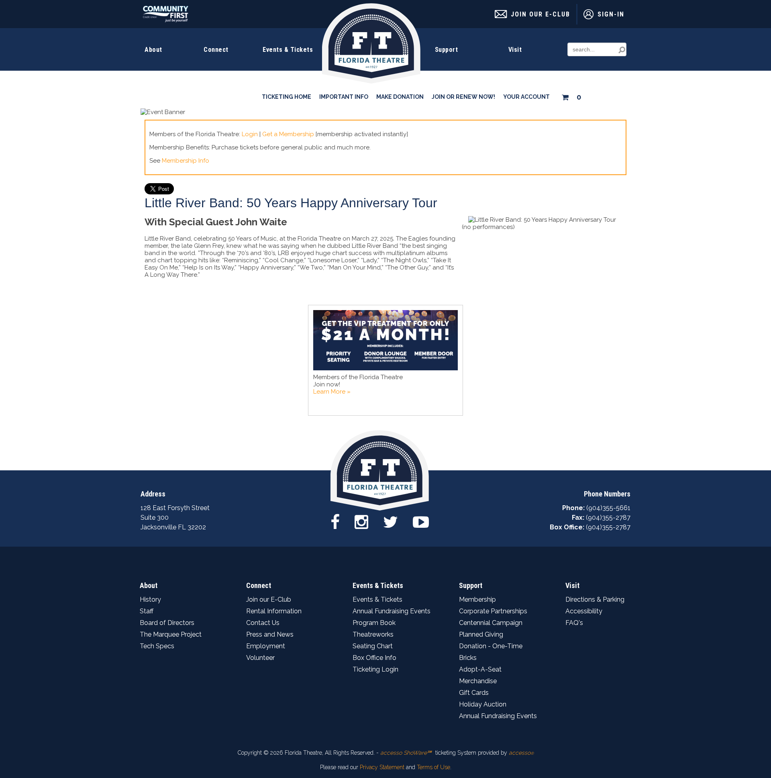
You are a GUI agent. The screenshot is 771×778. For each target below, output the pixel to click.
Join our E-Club (268, 599)
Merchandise (478, 681)
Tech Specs (157, 646)
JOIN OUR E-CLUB (540, 14)
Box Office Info (374, 658)
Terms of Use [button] (433, 767)
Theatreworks (373, 634)
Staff (146, 611)
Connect (216, 49)
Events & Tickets (288, 49)
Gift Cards (474, 692)
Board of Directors (167, 623)
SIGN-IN (611, 14)
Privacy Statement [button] (382, 767)
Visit (515, 49)
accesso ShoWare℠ (405, 752)
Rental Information (274, 611)
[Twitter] (390, 521)
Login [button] (250, 134)
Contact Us (262, 623)
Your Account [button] (526, 97)
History (150, 599)
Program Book (374, 623)
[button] (571, 95)
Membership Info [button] (185, 160)
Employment (265, 646)
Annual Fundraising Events (391, 611)
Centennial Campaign (490, 623)
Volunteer (260, 658)
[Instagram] (361, 521)
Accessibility (583, 611)
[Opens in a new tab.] (166, 20)
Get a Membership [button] (288, 134)
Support (446, 49)
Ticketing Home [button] (286, 97)
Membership (477, 599)
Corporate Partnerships (493, 611)
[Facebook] (335, 521)
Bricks (468, 658)
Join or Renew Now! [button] (463, 97)
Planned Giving (481, 634)
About (153, 49)
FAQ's (574, 623)
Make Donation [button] (400, 97)
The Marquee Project (171, 634)
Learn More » (332, 391)
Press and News (270, 634)
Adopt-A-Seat (480, 669)
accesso (521, 752)
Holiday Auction (482, 704)
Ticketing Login (375, 669)
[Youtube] (421, 521)
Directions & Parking (594, 599)
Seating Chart (373, 646)
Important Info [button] (343, 97)
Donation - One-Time (490, 646)
